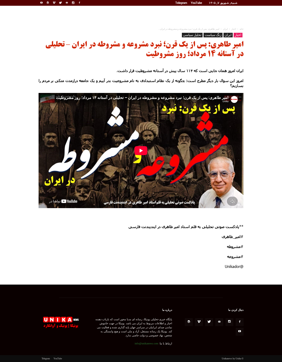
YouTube (196, 2)
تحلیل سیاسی (192, 35)
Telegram (181, 2)
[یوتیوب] (41, 2)
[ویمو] (54, 2)
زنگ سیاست (213, 35)
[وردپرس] (48, 2)
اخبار (238, 35)
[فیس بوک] (79, 2)
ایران (228, 35)
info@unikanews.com (146, 343)
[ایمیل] (67, 2)
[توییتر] (60, 2)
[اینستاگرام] (73, 2)
